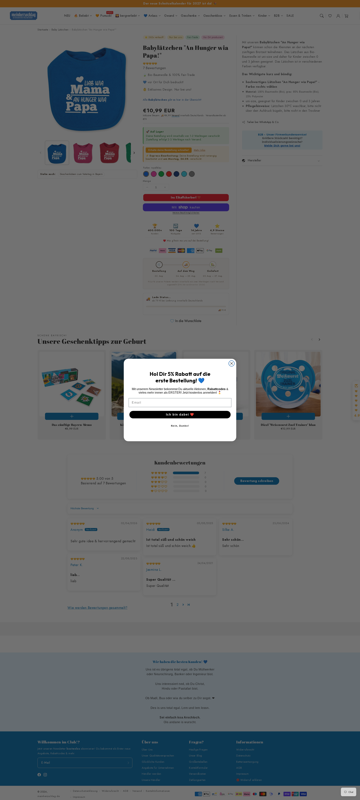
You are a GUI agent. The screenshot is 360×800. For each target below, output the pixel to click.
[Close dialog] (231, 363)
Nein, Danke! (180, 426)
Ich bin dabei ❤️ (180, 414)
